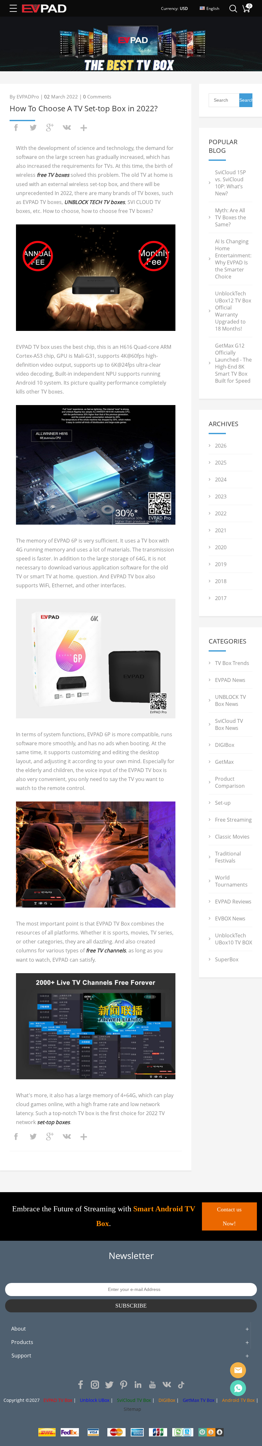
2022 (221, 513)
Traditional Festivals (228, 857)
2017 (221, 598)
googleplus (49, 127)
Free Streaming (233, 819)
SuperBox (226, 959)
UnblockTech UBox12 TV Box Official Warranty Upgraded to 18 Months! (233, 311)
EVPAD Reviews (233, 901)
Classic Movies (232, 836)
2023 (221, 496)
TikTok (181, 1384)
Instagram (95, 1384)
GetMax (224, 761)
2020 (221, 547)
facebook (16, 127)
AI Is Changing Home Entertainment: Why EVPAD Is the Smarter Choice (233, 259)
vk (66, 127)
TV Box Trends (232, 663)
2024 (221, 479)
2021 (221, 530)
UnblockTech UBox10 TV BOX (233, 939)
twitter (33, 127)
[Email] (238, 1370)
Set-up (223, 802)
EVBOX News (230, 918)
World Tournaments (231, 881)
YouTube (152, 1384)
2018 (221, 581)
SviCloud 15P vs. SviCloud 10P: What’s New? (230, 183)
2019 (221, 564)
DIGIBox (224, 744)
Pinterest (123, 1384)
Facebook (80, 1384)
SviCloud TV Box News (229, 724)
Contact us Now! (229, 1216)
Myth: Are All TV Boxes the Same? (230, 217)
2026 (221, 445)
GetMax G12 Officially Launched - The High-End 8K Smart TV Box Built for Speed (233, 363)
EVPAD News (230, 680)
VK (166, 1384)
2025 (221, 462)
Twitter (109, 1384)
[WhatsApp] (238, 1388)
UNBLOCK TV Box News (230, 700)
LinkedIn (138, 1384)
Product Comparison (230, 782)
